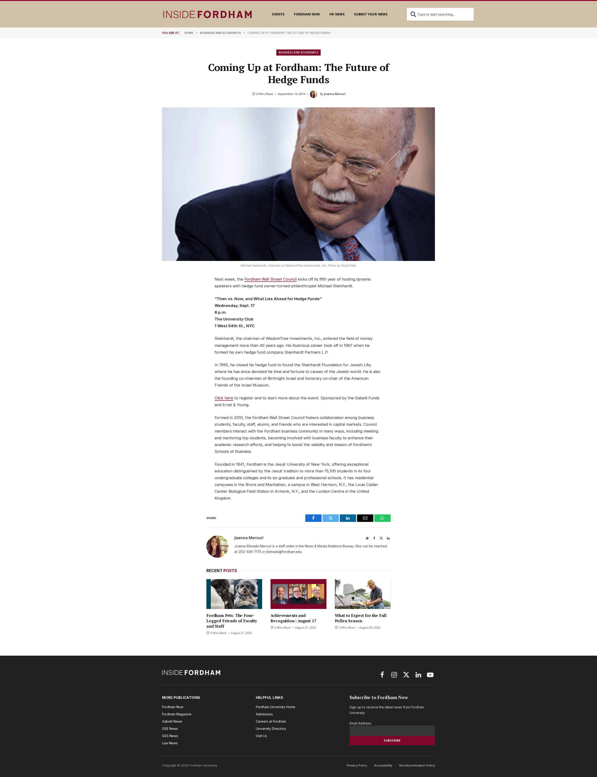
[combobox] (440, 14)
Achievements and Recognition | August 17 (293, 618)
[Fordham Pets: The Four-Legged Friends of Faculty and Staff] (234, 594)
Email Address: (361, 723)
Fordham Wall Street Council (270, 279)
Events (278, 14)
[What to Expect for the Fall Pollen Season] (363, 594)
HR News (336, 14)
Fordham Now (307, 14)
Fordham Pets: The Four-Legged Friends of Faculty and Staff (231, 621)
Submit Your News (371, 14)
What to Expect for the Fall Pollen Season (360, 618)
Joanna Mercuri (334, 94)
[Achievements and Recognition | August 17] (298, 594)
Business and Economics (298, 52)
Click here (224, 398)
